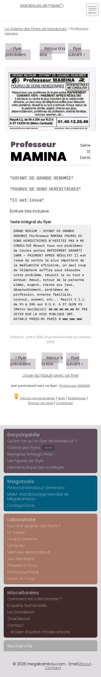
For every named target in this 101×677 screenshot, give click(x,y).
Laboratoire (21, 519)
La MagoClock (20, 505)
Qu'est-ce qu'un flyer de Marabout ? (42, 441)
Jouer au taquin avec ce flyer (50, 375)
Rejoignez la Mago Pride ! (31, 454)
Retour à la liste (52, 51)
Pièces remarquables (37, 398)
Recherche (20, 646)
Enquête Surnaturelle (27, 605)
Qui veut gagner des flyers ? (34, 526)
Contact (15, 625)
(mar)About (18, 619)
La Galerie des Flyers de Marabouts (36, 28)
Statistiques (77, 398)
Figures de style (40, 403)
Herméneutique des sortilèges (35, 467)
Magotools (20, 481)
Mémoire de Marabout (28, 552)
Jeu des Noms (20, 559)
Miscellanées (23, 592)
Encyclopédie (23, 434)
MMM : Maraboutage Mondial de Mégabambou (38, 496)
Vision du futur (21, 578)
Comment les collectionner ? (34, 599)
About (85, 664)
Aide (61, 398)
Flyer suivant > (76, 51)
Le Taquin (16, 532)
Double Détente (22, 539)
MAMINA (39, 156)
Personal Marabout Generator (36, 487)
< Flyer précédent (15, 51)
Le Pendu (16, 545)
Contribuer (64, 403)
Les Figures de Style (25, 461)
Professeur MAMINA (75, 385)
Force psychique (23, 572)
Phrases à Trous (22, 565)
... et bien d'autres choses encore (38, 632)
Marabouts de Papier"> (42, 5)
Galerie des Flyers (29, 447)
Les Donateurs (20, 612)
